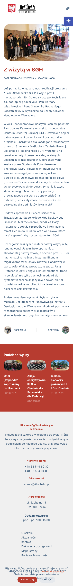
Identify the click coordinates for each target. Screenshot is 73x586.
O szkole (27, 533)
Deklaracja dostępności (36, 546)
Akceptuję (27, 579)
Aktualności (47, 78)
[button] (68, 21)
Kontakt (26, 542)
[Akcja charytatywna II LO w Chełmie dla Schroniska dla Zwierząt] (36, 365)
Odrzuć (47, 579)
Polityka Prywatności (52, 571)
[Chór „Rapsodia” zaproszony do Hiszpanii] (13, 365)
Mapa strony (29, 551)
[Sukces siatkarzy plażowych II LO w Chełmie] (60, 365)
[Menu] (67, 8)
